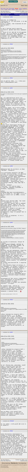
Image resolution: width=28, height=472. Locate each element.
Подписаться (17, 14)
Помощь (26, 5)
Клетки (20, 8)
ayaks (11, 88)
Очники (20, 9)
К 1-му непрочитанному (23, 12)
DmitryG (12, 421)
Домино (13, 9)
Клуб (7, 8)
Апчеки (6, 9)
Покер (17, 9)
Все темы (3, 11)
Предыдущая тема (6, 463)
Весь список (3, 8)
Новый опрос (8, 12)
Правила (22, 5)
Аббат (11, 44)
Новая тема (3, 12)
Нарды (9, 9)
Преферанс (25, 8)
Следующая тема (22, 463)
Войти (24, 2)
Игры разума (11, 8)
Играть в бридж (13, 1)
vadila (11, 17)
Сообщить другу (23, 14)
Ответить (7, 11)
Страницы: (17, 11)
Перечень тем (14, 463)
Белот (2, 9)
